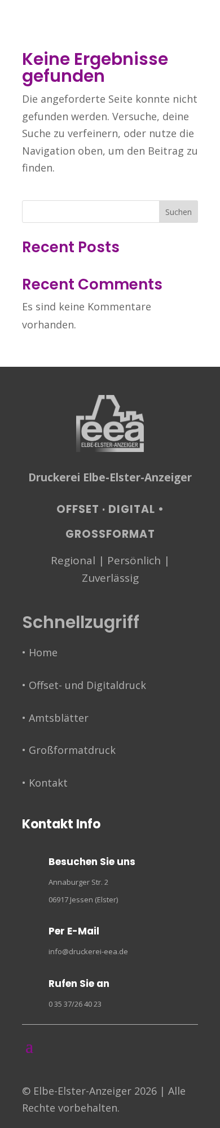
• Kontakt (45, 782)
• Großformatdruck (69, 750)
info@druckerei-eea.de (88, 951)
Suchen (178, 212)
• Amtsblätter (55, 718)
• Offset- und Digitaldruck (84, 685)
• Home (40, 652)
